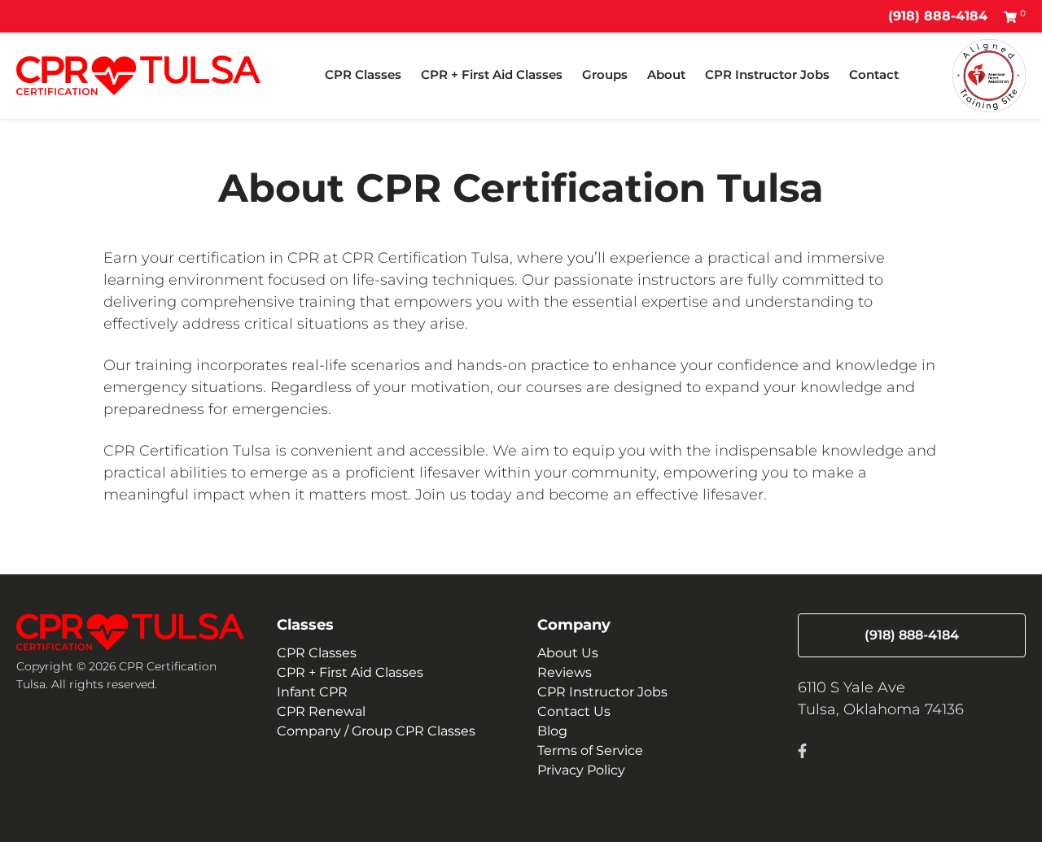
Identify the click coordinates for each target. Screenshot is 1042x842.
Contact (874, 74)
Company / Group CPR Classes (376, 731)
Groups (605, 74)
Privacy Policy (581, 770)
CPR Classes (363, 74)
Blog (552, 731)
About (666, 74)
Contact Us (574, 711)
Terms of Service (590, 750)
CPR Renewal (321, 711)
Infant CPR (312, 692)
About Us (567, 653)
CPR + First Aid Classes (492, 74)
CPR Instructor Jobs (767, 74)
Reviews (564, 672)
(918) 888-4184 (937, 16)
